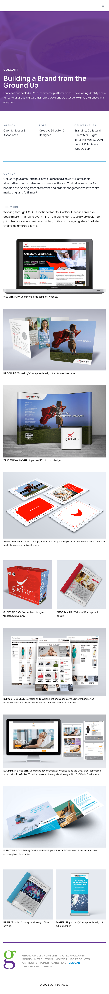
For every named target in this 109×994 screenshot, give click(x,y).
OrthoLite (29, 963)
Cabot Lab (58, 963)
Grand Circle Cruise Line (39, 955)
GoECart (75, 963)
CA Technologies (72, 955)
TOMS (49, 959)
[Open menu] (103, 5)
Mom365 (61, 959)
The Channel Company (38, 966)
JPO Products (79, 959)
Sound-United (32, 959)
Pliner (44, 963)
